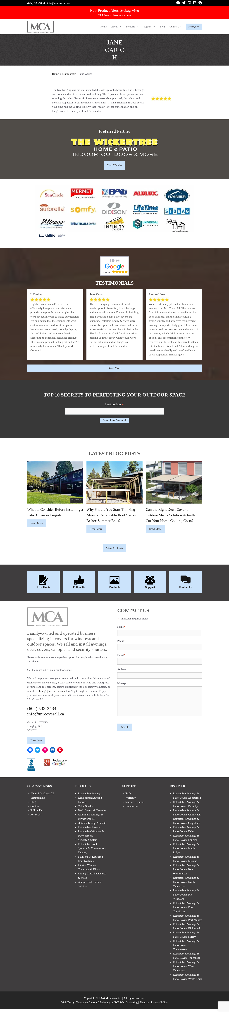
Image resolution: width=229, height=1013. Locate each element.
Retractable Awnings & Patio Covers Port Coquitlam (186, 907)
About (114, 26)
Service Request (134, 801)
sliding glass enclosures (51, 690)
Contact (34, 806)
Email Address (114, 404)
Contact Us (175, 26)
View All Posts (114, 548)
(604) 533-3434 (36, 3)
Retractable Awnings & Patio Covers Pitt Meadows (186, 894)
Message (122, 683)
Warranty (130, 797)
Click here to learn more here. (114, 15)
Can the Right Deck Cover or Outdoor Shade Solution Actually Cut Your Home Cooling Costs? (171, 515)
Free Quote (193, 26)
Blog (162, 26)
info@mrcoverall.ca (58, 3)
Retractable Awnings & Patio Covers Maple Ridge (186, 848)
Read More (114, 368)
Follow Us (79, 587)
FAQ (128, 793)
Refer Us (35, 814)
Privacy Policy (159, 1002)
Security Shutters (87, 839)
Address (122, 669)
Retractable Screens (89, 827)
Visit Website (114, 165)
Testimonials (69, 73)
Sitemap (144, 1002)
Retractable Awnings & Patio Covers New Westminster (186, 869)
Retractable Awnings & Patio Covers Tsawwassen (186, 945)
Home (103, 26)
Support (147, 26)
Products (130, 26)
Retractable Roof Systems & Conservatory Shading (92, 848)
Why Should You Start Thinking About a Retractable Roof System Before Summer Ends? (111, 515)
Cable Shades (85, 806)
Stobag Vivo (129, 10)
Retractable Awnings (89, 793)
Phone (121, 641)
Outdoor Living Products (92, 823)
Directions (36, 740)
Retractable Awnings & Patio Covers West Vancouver (186, 966)
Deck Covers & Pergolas (92, 810)
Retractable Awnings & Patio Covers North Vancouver (186, 882)
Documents (131, 806)
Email (121, 655)
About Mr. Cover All (42, 793)
